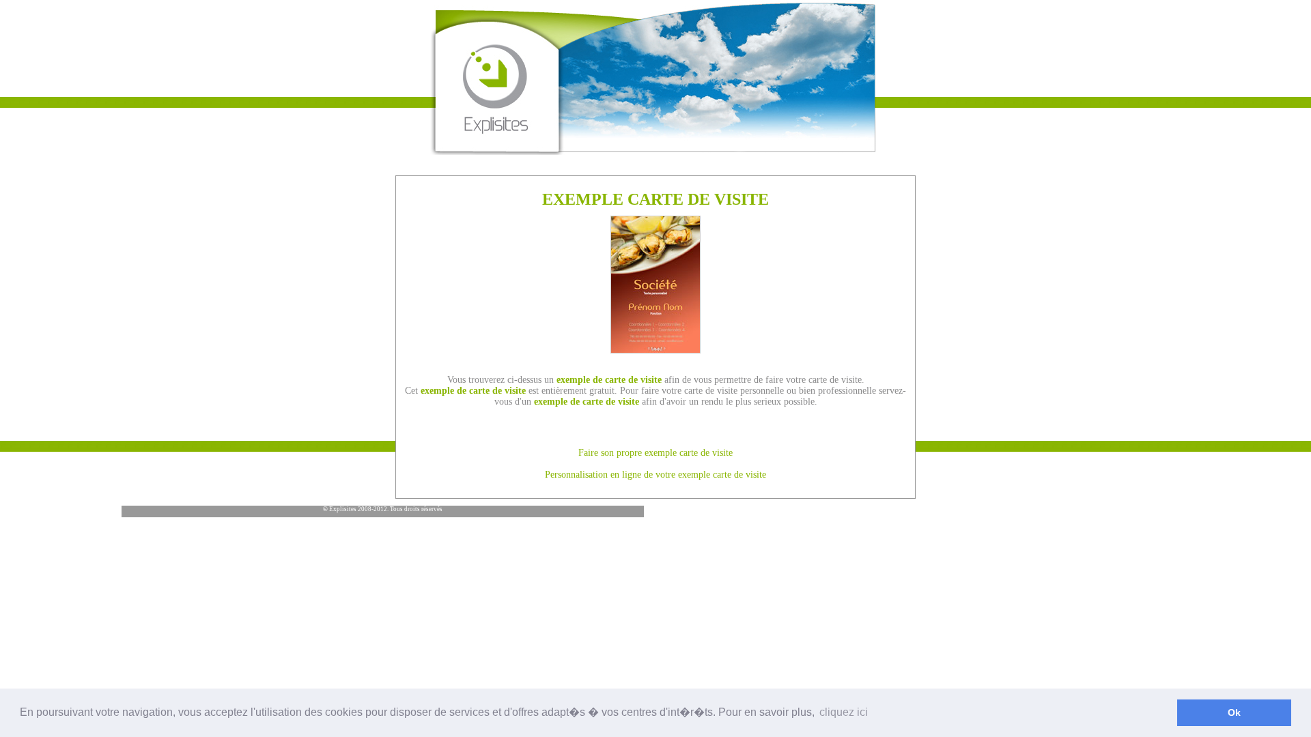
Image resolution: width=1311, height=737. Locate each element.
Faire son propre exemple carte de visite (655, 453)
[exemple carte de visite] (655, 350)
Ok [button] (1234, 712)
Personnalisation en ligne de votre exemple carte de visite (655, 474)
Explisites (342, 509)
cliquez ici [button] (843, 712)
